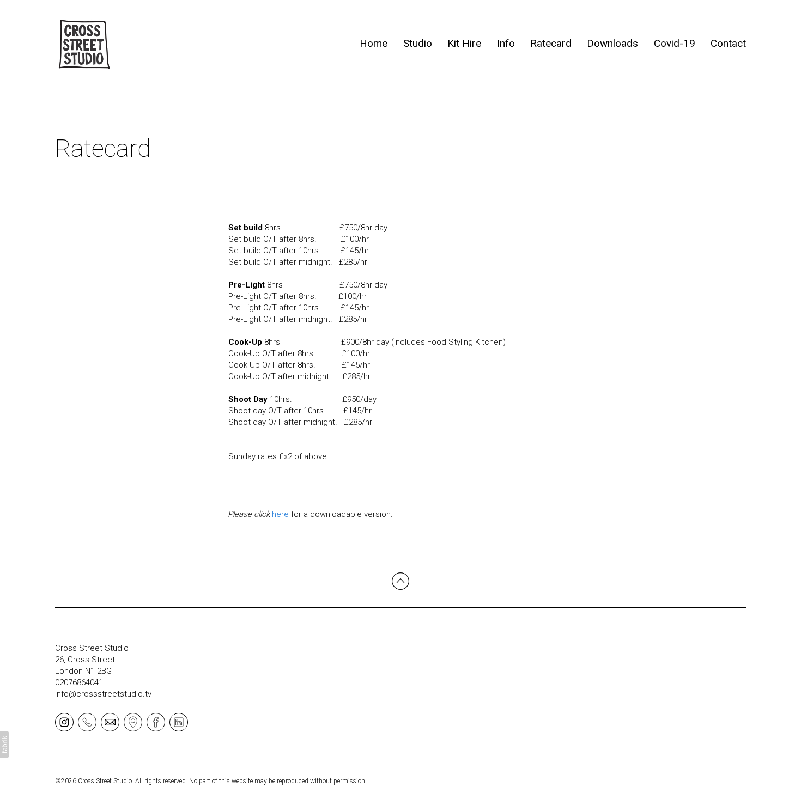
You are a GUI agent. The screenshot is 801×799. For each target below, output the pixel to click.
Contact (728, 43)
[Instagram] (64, 721)
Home (373, 43)
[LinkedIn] (178, 721)
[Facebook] (156, 721)
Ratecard (551, 43)
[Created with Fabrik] (4, 744)
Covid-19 (674, 43)
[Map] (133, 721)
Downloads (612, 43)
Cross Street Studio (92, 648)
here (280, 514)
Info (506, 43)
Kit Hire (464, 43)
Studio (417, 43)
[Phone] (87, 721)
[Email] (110, 721)
